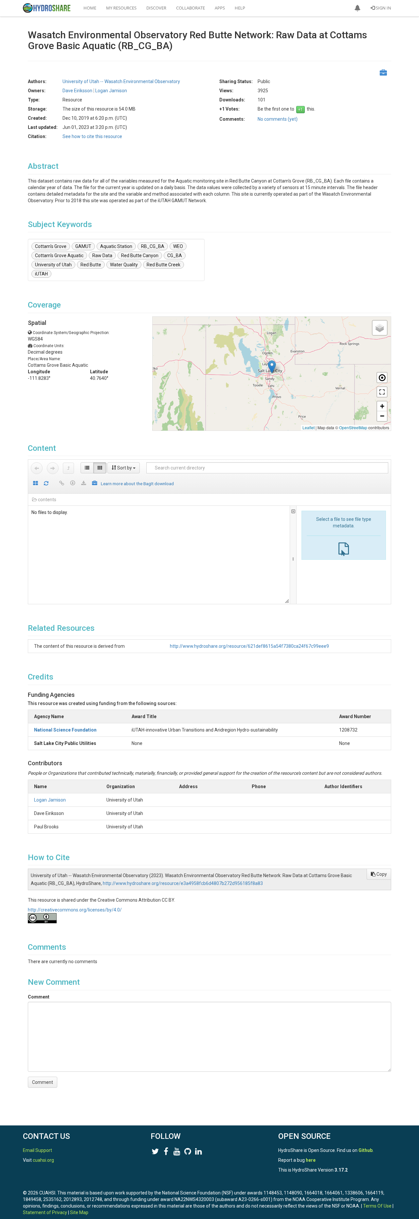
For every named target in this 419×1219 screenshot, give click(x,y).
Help (240, 8)
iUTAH (41, 273)
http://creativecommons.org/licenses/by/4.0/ (75, 909)
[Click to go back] (37, 468)
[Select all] (35, 483)
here (311, 1160)
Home (89, 8)
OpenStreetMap (353, 427)
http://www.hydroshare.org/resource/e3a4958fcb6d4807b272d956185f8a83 (183, 883)
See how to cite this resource (92, 136)
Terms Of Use (377, 1206)
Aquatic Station (116, 246)
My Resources (121, 8)
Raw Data (102, 255)
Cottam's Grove (50, 246)
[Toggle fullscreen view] (382, 392)
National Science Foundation (65, 730)
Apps (220, 8)
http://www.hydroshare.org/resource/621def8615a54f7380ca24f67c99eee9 (249, 646)
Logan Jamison (50, 800)
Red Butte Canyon (139, 255)
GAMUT (83, 246)
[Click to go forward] (53, 468)
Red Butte (91, 264)
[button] (357, 8)
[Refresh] (46, 483)
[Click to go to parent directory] (68, 468)
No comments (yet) (278, 119)
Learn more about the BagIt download (137, 483)
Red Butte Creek (163, 264)
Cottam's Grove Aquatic (59, 255)
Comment (38, 996)
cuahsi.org (43, 1160)
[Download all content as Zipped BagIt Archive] (95, 483)
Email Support (37, 1150)
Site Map (79, 1212)
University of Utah (53, 264)
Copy (381, 874)
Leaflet (308, 427)
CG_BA (174, 255)
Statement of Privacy (45, 1212)
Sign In (383, 8)
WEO (178, 246)
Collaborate (190, 8)
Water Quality (124, 264)
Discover (156, 8)
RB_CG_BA (152, 246)
